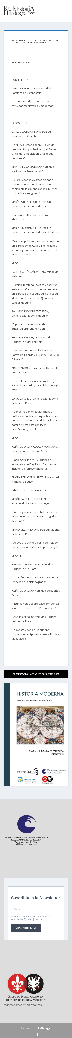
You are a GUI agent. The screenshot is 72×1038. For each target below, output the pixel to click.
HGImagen (45, 1028)
